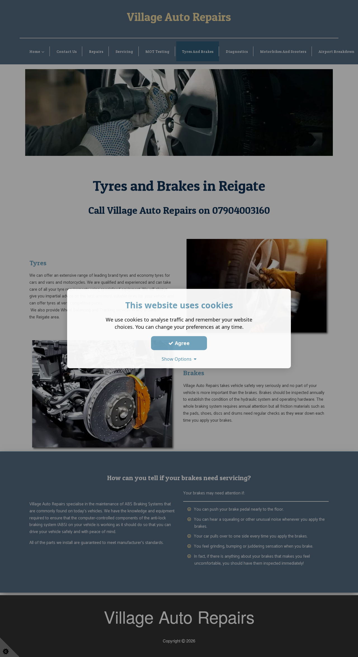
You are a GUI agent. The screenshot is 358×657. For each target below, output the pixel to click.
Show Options (178, 359)
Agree (181, 343)
